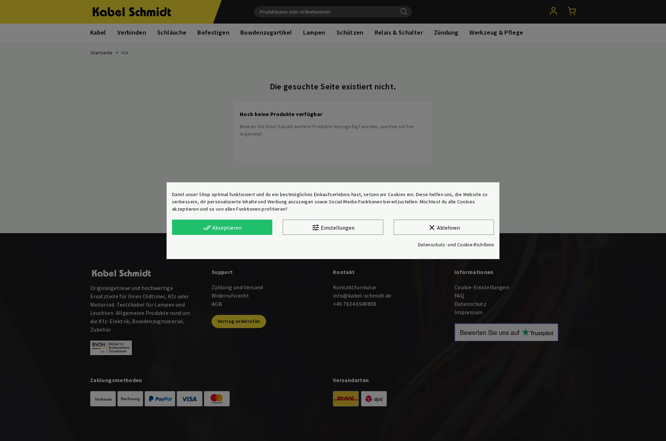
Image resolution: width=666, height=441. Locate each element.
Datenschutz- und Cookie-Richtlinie (456, 244)
